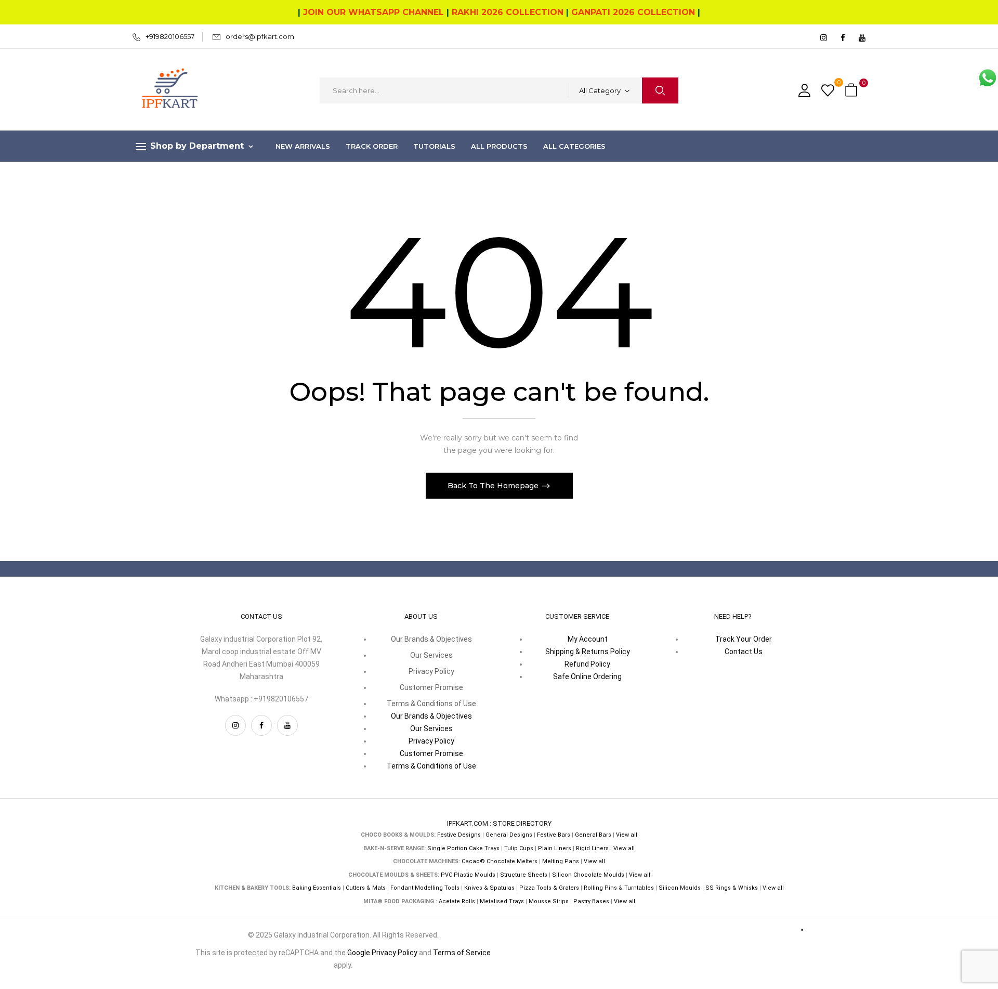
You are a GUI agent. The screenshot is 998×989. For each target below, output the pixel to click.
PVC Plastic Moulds (468, 874)
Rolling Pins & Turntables (619, 887)
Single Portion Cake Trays (463, 848)
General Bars (593, 834)
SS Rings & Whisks (731, 887)
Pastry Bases (591, 901)
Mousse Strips (549, 901)
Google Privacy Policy (382, 952)
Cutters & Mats (366, 887)
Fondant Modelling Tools (424, 887)
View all (626, 834)
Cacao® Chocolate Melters (499, 861)
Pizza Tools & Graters (549, 887)
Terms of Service (462, 952)
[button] (852, 91)
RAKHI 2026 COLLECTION (507, 12)
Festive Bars (553, 834)
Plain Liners (554, 848)
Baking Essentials (316, 887)
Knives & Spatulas (489, 887)
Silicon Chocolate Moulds (588, 874)
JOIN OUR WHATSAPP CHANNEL (373, 12)
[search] (660, 90)
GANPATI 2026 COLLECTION (633, 12)
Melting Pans (560, 861)
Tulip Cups (518, 848)
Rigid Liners (592, 848)
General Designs (508, 834)
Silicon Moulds (680, 887)
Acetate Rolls (457, 901)
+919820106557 (170, 36)
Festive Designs (459, 834)
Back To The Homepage (494, 485)
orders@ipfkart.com (260, 36)
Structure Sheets (523, 874)
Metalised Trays (502, 901)
